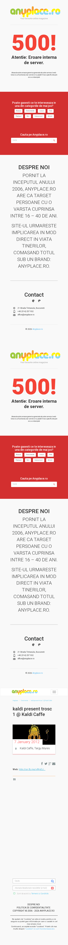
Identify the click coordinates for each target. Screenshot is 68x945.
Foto (50, 111)
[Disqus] (36, 818)
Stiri (28, 116)
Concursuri (38, 116)
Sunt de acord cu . (32, 894)
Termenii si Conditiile (39, 894)
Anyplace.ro (37, 329)
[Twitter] (39, 301)
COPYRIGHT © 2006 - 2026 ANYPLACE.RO (34, 910)
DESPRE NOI (34, 904)
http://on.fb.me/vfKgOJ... (32, 769)
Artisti (50, 116)
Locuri (41, 111)
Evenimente (30, 111)
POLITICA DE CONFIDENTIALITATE (33, 907)
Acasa (18, 111)
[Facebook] (33, 301)
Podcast (19, 116)
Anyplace (35, 11)
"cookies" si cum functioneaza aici (39, 929)
